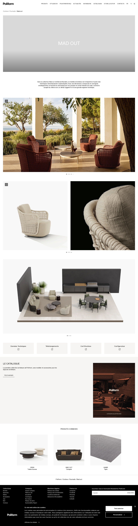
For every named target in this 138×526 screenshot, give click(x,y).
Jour (4, 498)
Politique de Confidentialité (55, 492)
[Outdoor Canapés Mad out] (69, 450)
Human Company (30, 490)
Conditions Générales (54, 494)
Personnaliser (117, 514)
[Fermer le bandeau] (135, 506)
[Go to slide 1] (66, 252)
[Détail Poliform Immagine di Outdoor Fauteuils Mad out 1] (6, 101)
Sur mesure (28, 498)
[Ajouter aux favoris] (131, 3)
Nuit (4, 500)
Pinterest (72, 494)
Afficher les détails (31, 522)
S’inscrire (130, 492)
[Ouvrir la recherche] (134, 3)
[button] (44, 437)
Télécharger (8, 375)
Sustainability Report (31, 502)
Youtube (72, 496)
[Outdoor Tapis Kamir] (105, 450)
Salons (5, 494)
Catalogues (28, 496)
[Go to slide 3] (70, 335)
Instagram (72, 490)
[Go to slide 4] (71, 252)
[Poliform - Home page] (8, 4)
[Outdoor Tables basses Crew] (32, 450)
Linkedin (72, 498)
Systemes (5, 492)
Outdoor (5, 502)
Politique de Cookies (53, 490)
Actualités (28, 494)
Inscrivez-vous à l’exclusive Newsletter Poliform (108, 489)
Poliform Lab (28, 492)
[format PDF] (114, 390)
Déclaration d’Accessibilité (55, 496)
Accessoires (6, 496)
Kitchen (5, 490)
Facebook (72, 492)
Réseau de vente (30, 500)
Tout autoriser (118, 508)
